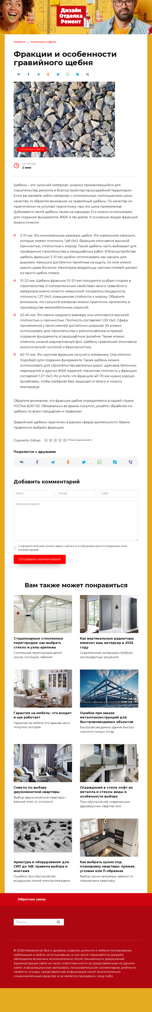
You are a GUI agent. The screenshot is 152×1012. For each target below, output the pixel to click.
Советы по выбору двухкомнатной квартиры (37, 789)
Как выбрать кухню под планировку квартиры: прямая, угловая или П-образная (107, 866)
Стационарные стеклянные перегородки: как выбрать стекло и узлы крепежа (38, 642)
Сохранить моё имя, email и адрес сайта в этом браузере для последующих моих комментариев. (72, 548)
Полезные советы (32, 149)
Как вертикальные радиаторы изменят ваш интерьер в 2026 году (107, 642)
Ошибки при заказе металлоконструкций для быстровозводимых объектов (106, 717)
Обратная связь (32, 899)
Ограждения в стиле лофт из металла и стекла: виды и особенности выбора (106, 791)
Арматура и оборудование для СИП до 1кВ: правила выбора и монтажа (41, 866)
